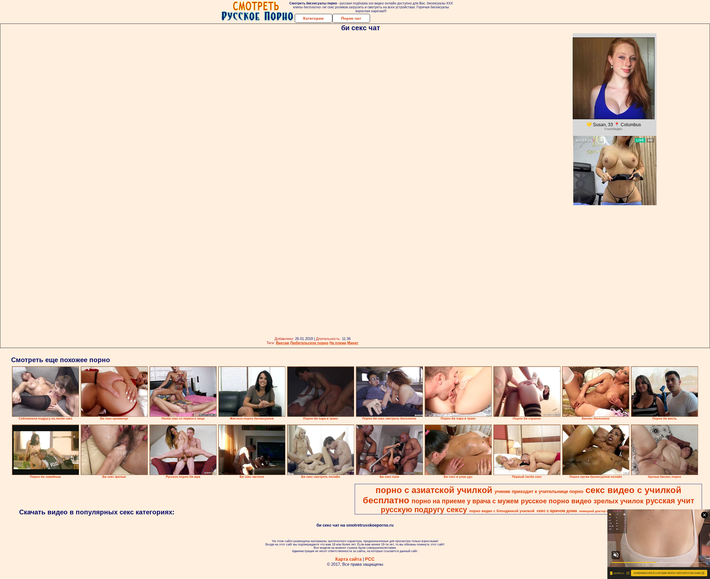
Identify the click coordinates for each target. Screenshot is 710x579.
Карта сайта (348, 559)
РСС (370, 559)
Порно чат (351, 18)
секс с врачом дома (557, 511)
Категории (313, 18)
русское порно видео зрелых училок (582, 501)
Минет (352, 343)
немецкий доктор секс (596, 511)
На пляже (337, 343)
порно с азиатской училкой (434, 490)
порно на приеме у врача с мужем (465, 501)
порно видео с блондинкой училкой (501, 511)
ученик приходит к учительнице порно (539, 491)
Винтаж (282, 343)
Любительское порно (309, 343)
